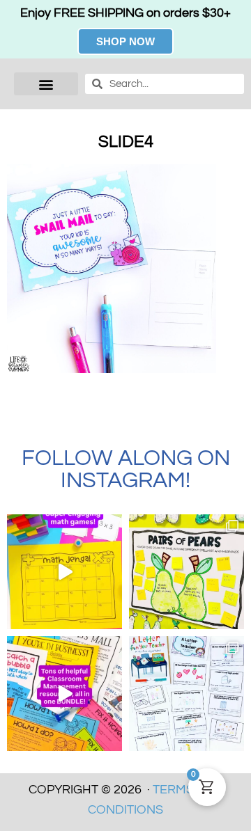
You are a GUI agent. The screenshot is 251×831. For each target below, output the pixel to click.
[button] (46, 83)
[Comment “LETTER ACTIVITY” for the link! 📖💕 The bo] (186, 693)
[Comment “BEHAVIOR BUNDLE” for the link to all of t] (64, 693)
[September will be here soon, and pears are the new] (186, 571)
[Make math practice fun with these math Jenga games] (64, 571)
